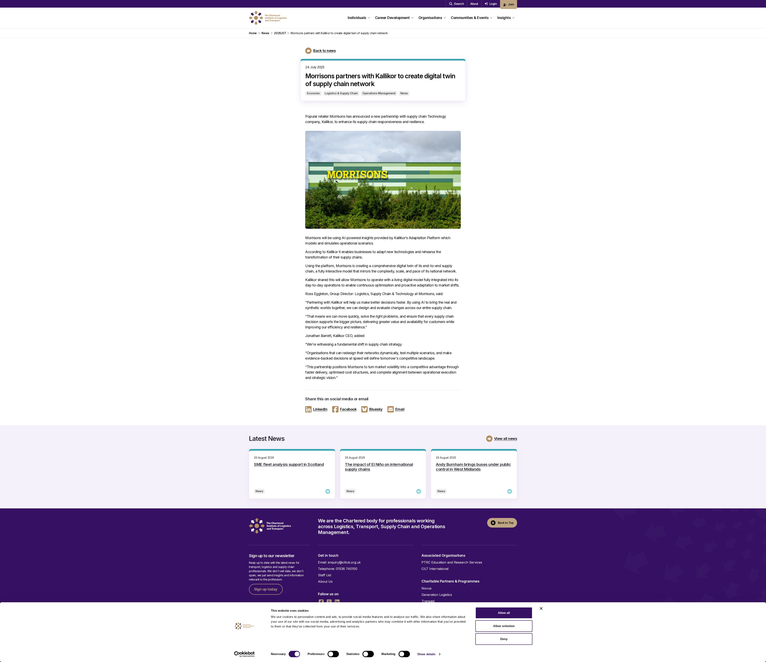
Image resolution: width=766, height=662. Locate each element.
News (265, 33)
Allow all (504, 612)
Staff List (324, 575)
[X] (329, 602)
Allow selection (504, 626)
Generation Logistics (436, 595)
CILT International (434, 569)
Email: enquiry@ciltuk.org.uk (339, 562)
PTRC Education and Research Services (451, 562)
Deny (503, 639)
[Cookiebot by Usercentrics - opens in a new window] (244, 654)
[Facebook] (321, 602)
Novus (426, 588)
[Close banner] (541, 608)
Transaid (427, 601)
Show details (426, 654)
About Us (325, 581)
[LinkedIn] (337, 602)
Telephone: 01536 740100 (337, 569)
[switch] (333, 654)
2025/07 (280, 33)
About (474, 3)
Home (253, 33)
